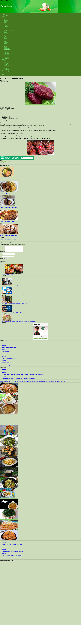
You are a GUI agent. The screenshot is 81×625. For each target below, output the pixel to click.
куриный (23, 381)
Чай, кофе (5, 68)
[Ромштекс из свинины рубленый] (9, 219)
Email (1, 254)
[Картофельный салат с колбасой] (9, 403)
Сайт (1, 256)
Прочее (3, 70)
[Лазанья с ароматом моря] (9, 529)
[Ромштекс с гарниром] (9, 191)
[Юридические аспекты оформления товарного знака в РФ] (7, 311)
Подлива (5, 43)
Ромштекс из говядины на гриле (7, 274)
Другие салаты (6, 54)
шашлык (62, 381)
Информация (6, 15)
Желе (5, 60)
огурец (38, 381)
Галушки (5, 40)
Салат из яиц (6, 52)
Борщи (5, 18)
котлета (1, 161)
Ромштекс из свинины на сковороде (8, 239)
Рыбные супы (6, 24)
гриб (5, 381)
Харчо (5, 22)
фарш (57, 381)
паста (42, 381)
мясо (34, 381)
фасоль (59, 381)
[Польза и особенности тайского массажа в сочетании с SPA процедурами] (7, 302)
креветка (20, 381)
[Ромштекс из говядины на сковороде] (9, 233)
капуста (10, 381)
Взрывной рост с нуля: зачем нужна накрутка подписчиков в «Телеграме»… (15, 294)
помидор (45, 381)
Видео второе (6, 44)
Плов (5, 31)
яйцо (64, 381)
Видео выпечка (6, 57)
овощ (36, 381)
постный (4, 161)
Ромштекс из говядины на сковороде (8, 235)
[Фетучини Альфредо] (9, 466)
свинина (53, 381)
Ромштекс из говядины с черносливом (8, 207)
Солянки (5, 21)
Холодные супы (6, 25)
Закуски (3, 61)
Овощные (5, 32)
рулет (47, 381)
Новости (5, 72)
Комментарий (2, 251)
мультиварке (32, 381)
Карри (5, 41)
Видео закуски (6, 65)
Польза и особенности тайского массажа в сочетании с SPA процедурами (15, 303)
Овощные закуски (7, 64)
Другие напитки (6, 69)
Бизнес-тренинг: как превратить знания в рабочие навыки (12, 285)
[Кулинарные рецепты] (6, 9)
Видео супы (6, 27)
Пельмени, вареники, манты (9, 30)
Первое (3, 16)
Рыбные (5, 29)
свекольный (8, 161)
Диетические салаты (7, 50)
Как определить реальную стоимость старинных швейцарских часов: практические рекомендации (19, 321)
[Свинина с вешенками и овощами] (9, 487)
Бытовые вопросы (7, 71)
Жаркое (5, 36)
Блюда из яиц (6, 33)
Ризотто (5, 34)
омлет (40, 381)
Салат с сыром (6, 53)
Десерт (3, 59)
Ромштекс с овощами (5, 179)
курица (26, 381)
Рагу (4, 35)
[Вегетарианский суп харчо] (9, 508)
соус (55, 381)
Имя (1, 253)
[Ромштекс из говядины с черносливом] (7, 205)
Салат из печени (6, 51)
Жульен (5, 39)
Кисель (5, 66)
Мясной (5, 45)
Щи (4, 19)
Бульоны (5, 23)
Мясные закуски (6, 62)
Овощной (5, 46)
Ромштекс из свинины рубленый (7, 221)
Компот (5, 67)
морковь (29, 381)
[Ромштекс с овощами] (7, 177)
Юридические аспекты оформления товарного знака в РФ (12, 312)
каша (12, 381)
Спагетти (5, 38)
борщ (0, 381)
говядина (2, 381)
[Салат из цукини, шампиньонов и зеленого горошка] (9, 445)
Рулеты (5, 37)
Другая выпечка (6, 58)
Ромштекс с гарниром (5, 193)
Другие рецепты (6, 26)
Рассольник (6, 20)
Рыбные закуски (6, 63)
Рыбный (5, 47)
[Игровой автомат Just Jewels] (6, 424)
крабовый (18, 381)
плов (43, 381)
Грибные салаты (7, 48)
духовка (7, 381)
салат (50, 381)
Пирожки (5, 56)
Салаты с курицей (7, 49)
